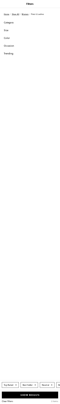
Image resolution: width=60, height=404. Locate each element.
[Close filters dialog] (56, 4)
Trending (8, 53)
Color (7, 38)
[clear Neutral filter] (51, 385)
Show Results (30, 394)
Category (9, 22)
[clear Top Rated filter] (16, 385)
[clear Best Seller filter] (35, 385)
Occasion (9, 45)
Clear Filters (7, 401)
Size (6, 30)
